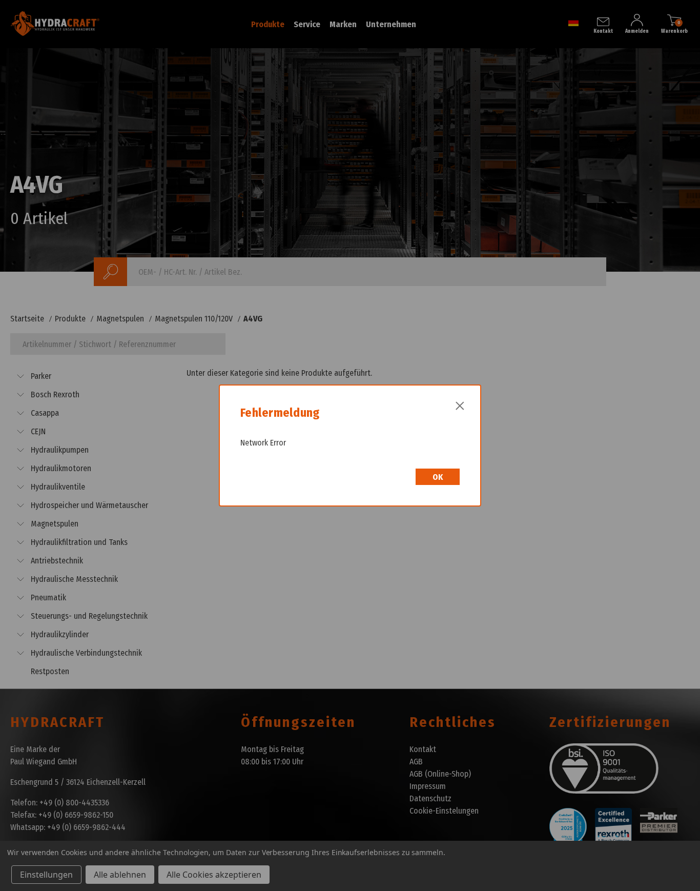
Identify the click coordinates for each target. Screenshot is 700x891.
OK (438, 477)
